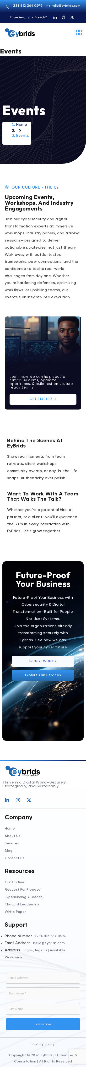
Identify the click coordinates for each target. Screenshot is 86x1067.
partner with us (43, 661)
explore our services (43, 675)
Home (21, 125)
